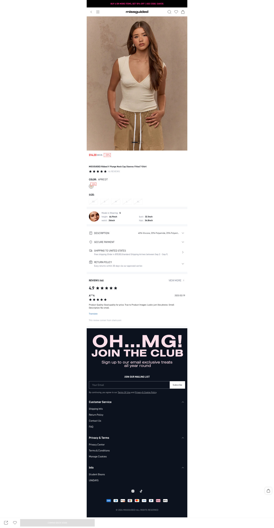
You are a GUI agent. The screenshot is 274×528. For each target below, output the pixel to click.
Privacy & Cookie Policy (145, 392)
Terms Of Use (124, 392)
